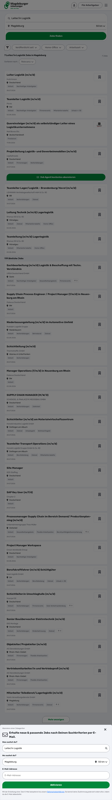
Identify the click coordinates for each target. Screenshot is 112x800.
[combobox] (55, 748)
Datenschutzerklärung (55, 792)
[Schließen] (105, 729)
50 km (101, 761)
